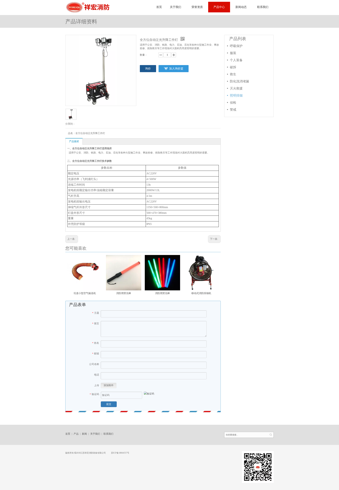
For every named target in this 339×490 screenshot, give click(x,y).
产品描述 (74, 141)
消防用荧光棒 (123, 293)
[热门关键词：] (270, 435)
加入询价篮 (176, 68)
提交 (108, 404)
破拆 (233, 67)
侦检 (233, 102)
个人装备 (236, 60)
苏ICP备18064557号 (120, 453)
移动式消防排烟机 (201, 293)
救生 (233, 74)
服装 (233, 53)
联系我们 (108, 434)
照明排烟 (236, 95)
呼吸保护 (236, 46)
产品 (76, 434)
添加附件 (109, 385)
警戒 (233, 109)
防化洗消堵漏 (239, 81)
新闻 (84, 434)
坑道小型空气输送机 (85, 293)
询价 (148, 68)
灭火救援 (236, 88)
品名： (71, 133)
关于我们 (95, 434)
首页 (67, 434)
